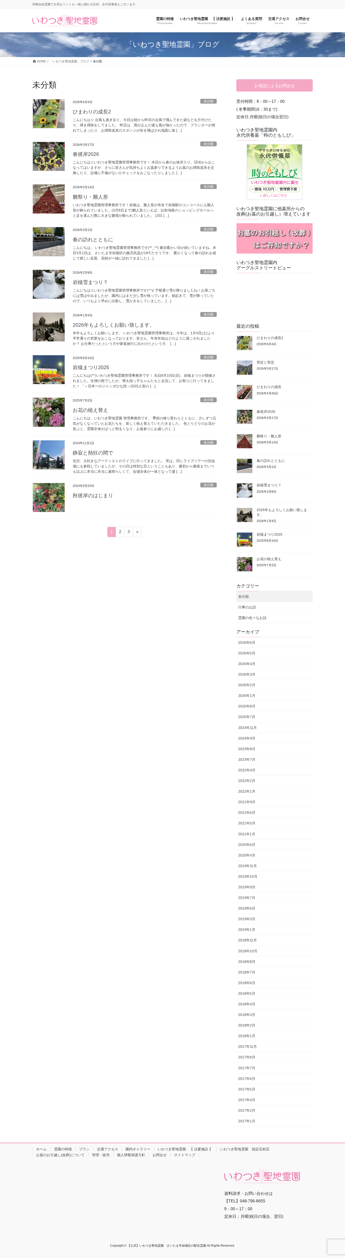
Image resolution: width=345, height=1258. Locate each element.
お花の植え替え (90, 410)
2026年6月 (246, 642)
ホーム (41, 1149)
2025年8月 (246, 706)
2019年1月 (246, 930)
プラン (84, 1149)
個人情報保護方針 (131, 1155)
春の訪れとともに (93, 239)
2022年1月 (246, 791)
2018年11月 (247, 940)
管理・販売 (101, 1155)
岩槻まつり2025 (91, 367)
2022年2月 (246, 781)
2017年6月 (246, 1079)
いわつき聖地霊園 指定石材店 (244, 1149)
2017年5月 (246, 1089)
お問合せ (160, 1155)
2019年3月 (246, 919)
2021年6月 (246, 813)
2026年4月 (246, 664)
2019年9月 (246, 887)
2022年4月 (246, 770)
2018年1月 (246, 1036)
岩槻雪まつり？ (90, 282)
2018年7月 (246, 972)
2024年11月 (247, 728)
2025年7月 (246, 717)
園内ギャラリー (138, 1149)
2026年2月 (246, 685)
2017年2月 (246, 1110)
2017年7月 (246, 1068)
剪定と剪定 (265, 362)
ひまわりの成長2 (92, 111)
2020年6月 (246, 845)
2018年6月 (246, 983)
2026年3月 (246, 674)
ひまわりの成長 (269, 387)
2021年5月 (246, 823)
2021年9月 (246, 802)
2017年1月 (246, 1121)
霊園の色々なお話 (252, 618)
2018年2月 (246, 1025)
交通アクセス (107, 1149)
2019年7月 (246, 898)
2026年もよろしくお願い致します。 (114, 325)
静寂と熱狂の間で (93, 453)
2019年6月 (246, 908)
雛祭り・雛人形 (90, 197)
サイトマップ (184, 1155)
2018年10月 (247, 951)
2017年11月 (247, 1047)
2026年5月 (246, 653)
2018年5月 (246, 993)
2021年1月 (246, 834)
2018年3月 (246, 1015)
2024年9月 (246, 738)
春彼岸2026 (86, 154)
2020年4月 (246, 855)
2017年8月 (246, 1057)
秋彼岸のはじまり (93, 495)
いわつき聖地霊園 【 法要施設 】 (185, 1149)
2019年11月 (247, 866)
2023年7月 (246, 759)
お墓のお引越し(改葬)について (60, 1155)
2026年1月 (246, 696)
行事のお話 (247, 607)
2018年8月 (246, 962)
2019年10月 (247, 876)
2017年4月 (246, 1100)
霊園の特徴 (63, 1149)
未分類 (208, 101)
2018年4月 (246, 1004)
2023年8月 (246, 749)
